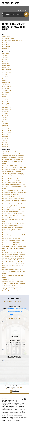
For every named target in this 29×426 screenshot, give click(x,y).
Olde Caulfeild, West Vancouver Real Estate (14, 246)
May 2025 (5, 78)
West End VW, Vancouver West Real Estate (13, 283)
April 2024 (5, 100)
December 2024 (6, 86)
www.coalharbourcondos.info (14, 311)
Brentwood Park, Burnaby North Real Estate (14, 159)
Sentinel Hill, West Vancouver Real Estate (13, 262)
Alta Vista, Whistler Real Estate (10, 151)
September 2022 (6, 136)
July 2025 (4, 75)
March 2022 (5, 146)
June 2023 (5, 119)
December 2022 (6, 131)
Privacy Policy (19, 387)
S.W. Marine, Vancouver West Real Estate (13, 256)
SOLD (25, 10)
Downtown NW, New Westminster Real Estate (14, 192)
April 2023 (5, 123)
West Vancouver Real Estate (9, 285)
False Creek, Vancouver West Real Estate (13, 204)
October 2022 (5, 134)
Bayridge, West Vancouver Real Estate (12, 157)
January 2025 (6, 84)
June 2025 (5, 76)
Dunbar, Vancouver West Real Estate (12, 196)
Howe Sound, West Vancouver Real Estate (13, 223)
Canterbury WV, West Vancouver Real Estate (14, 167)
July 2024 (4, 94)
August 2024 (5, 92)
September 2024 (6, 90)
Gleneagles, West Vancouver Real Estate (13, 211)
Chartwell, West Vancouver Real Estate (12, 178)
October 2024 (5, 88)
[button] (9, 318)
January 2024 (6, 105)
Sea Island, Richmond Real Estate (11, 260)
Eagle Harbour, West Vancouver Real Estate (14, 200)
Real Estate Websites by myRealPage (14, 388)
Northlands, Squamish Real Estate (11, 242)
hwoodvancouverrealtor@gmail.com (16, 308)
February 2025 (6, 82)
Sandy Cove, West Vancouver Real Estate (13, 258)
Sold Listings (5, 48)
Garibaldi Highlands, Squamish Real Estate (13, 207)
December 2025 (6, 69)
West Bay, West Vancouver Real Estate (12, 281)
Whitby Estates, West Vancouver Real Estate (14, 289)
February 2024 (6, 104)
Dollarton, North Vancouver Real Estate (12, 190)
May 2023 (5, 121)
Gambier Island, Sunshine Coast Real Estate (14, 206)
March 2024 (5, 102)
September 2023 (6, 113)
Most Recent (5, 53)
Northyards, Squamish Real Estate (11, 244)
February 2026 (6, 65)
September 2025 (6, 73)
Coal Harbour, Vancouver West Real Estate (13, 184)
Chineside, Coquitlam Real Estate (11, 180)
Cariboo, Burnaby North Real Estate (11, 171)
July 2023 (4, 117)
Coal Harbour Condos (8, 38)
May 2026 (5, 59)
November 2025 (6, 71)
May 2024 (5, 98)
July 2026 (4, 55)
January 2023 (6, 129)
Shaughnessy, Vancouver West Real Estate (13, 263)
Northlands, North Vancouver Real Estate (13, 240)
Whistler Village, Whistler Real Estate (12, 287)
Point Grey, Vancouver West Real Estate (12, 252)
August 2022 (5, 138)
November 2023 (6, 109)
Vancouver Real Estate (8, 279)
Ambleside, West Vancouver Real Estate (13, 155)
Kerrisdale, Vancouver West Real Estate (12, 225)
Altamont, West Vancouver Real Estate (12, 153)
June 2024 (5, 96)
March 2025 (5, 80)
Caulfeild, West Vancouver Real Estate (12, 173)
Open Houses (6, 46)
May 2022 (5, 142)
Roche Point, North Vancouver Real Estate (13, 254)
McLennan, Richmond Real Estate (11, 238)
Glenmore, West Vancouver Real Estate (12, 213)
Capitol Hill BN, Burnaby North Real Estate (13, 169)
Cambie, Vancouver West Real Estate (12, 165)
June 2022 (5, 140)
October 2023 (5, 111)
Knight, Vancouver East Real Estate (11, 229)
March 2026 (5, 63)
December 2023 (6, 107)
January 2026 (6, 67)
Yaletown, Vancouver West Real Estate (12, 291)
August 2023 (5, 115)
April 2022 (5, 144)
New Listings (5, 44)
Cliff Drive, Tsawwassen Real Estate (11, 182)
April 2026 (5, 61)
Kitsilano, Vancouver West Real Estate (12, 227)
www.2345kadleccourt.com (14, 315)
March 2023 (5, 125)
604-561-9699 (16, 306)
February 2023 (6, 127)
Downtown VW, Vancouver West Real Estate (14, 194)
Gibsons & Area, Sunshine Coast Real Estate (14, 209)
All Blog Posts (6, 36)
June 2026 (5, 57)
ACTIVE (19, 10)
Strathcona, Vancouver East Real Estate (12, 269)
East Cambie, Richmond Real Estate (12, 202)
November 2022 (6, 132)
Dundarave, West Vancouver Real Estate (13, 198)
